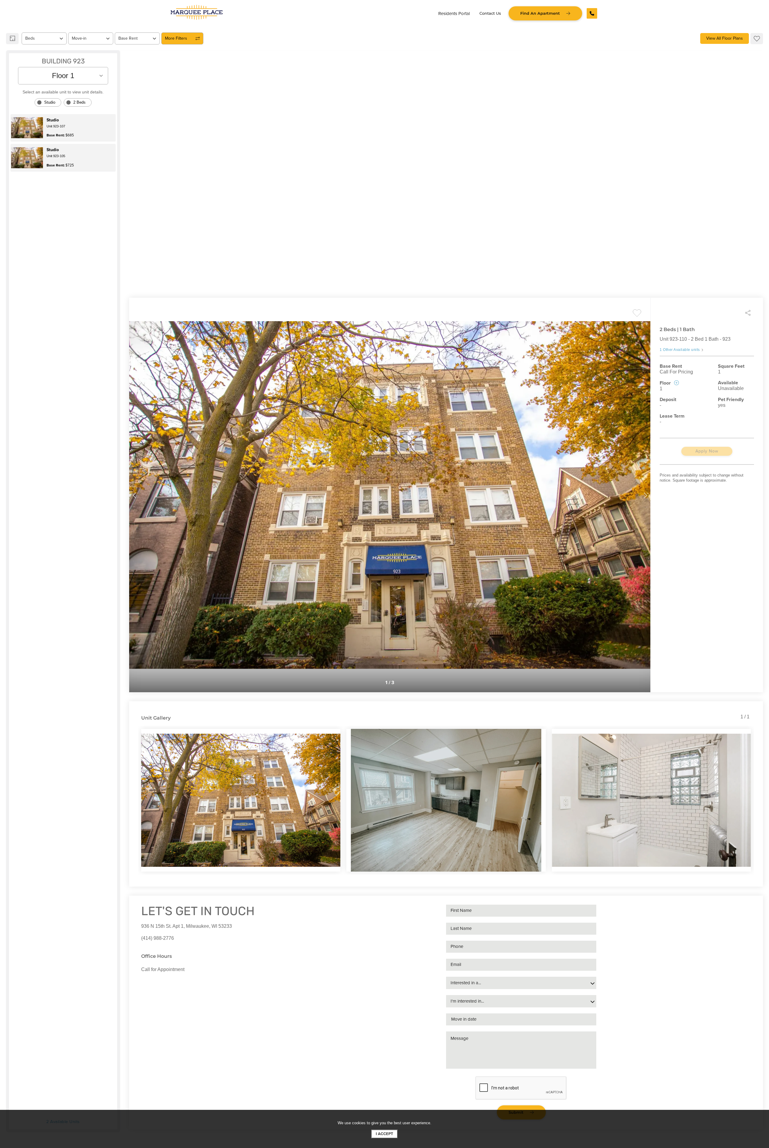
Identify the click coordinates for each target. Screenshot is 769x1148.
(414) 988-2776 (157, 938)
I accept (384, 1133)
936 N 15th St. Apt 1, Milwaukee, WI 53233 (186, 926)
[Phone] (592, 13)
